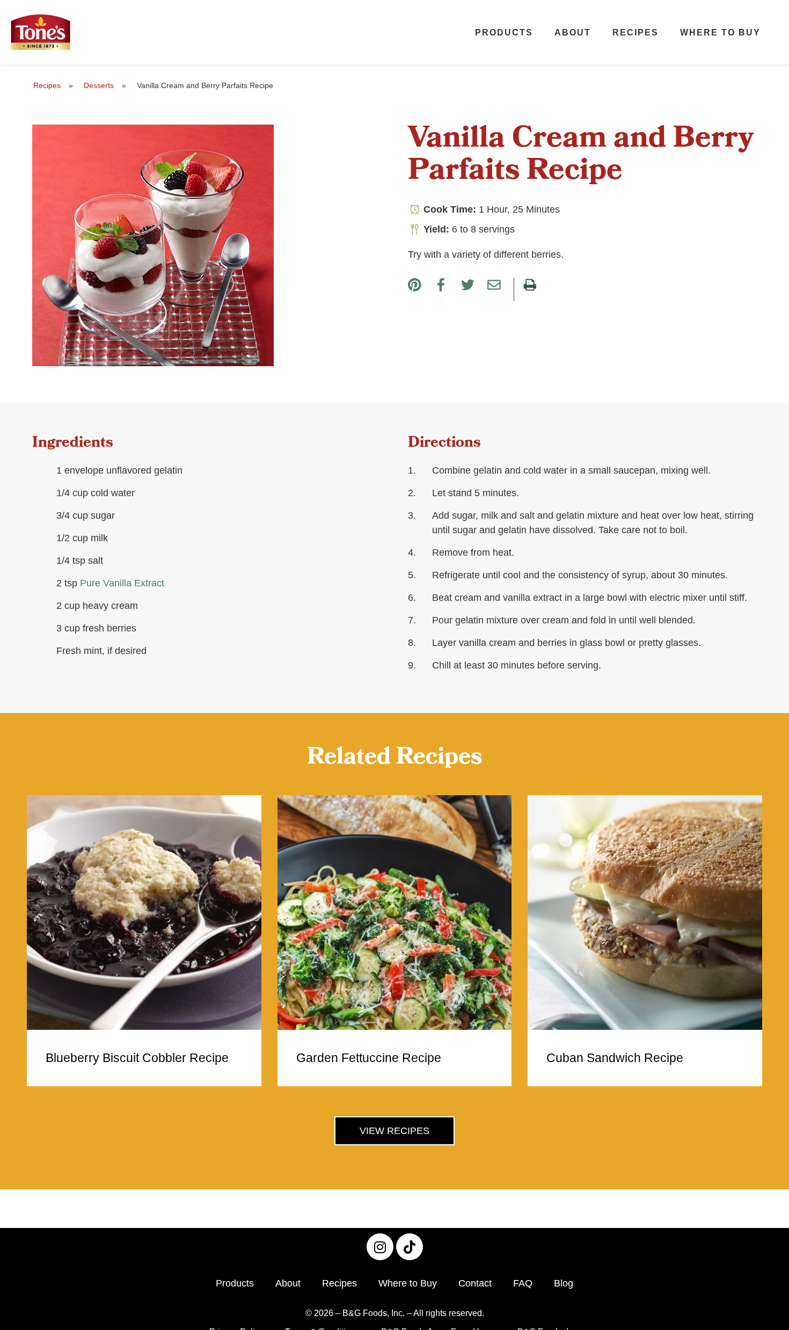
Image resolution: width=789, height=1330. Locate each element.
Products (504, 32)
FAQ (522, 1283)
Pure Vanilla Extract (122, 583)
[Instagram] (380, 1246)
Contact (475, 1283)
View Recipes (394, 1130)
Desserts (99, 85)
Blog (563, 1283)
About (572, 32)
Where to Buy (720, 32)
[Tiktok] (409, 1246)
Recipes (635, 32)
